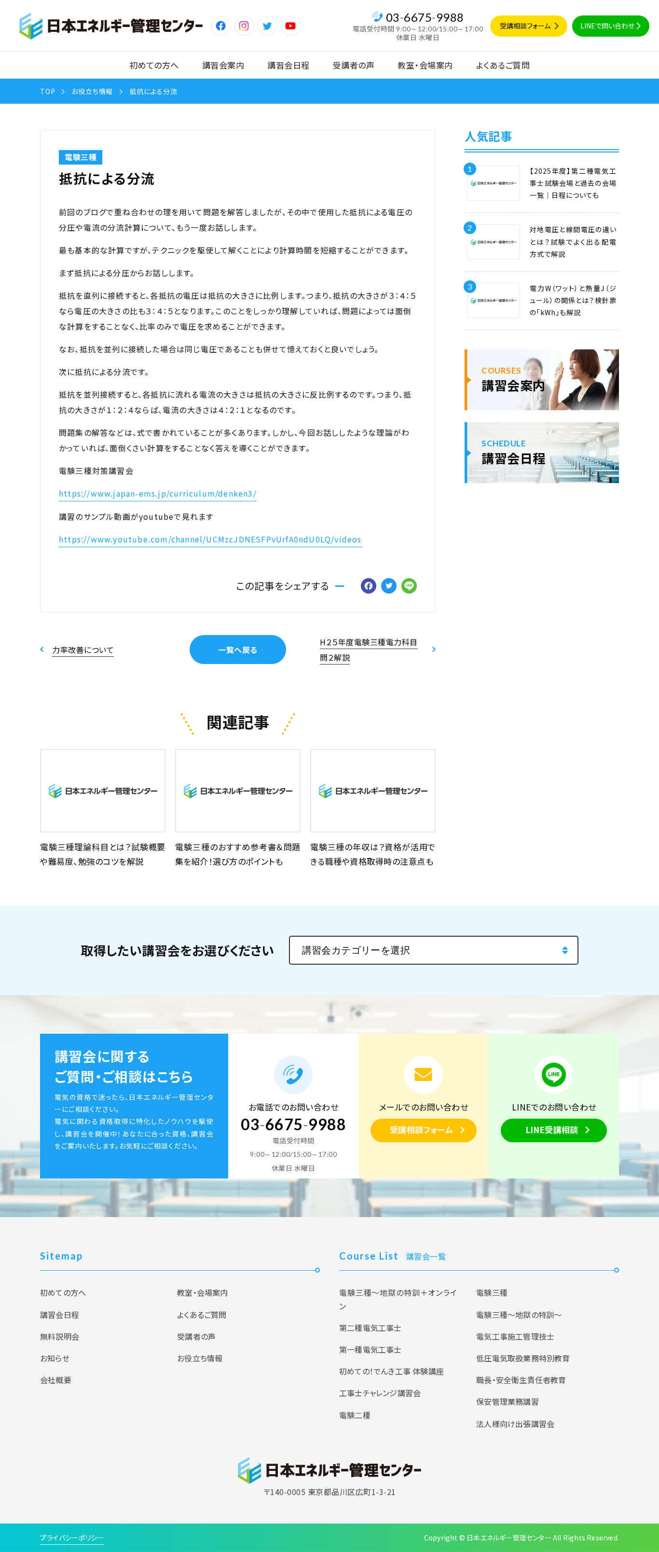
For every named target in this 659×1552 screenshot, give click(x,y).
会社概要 (55, 1380)
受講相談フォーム (525, 25)
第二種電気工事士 (370, 1327)
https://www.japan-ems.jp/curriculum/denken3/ (158, 493)
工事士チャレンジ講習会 (380, 1393)
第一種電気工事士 (370, 1349)
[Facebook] (368, 586)
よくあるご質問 (503, 65)
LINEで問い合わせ (607, 25)
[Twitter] (389, 586)
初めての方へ (154, 65)
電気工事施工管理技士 (515, 1336)
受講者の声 (354, 65)
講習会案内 (223, 65)
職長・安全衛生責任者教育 (521, 1380)
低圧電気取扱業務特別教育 (523, 1358)
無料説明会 (59, 1336)
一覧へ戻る (238, 649)
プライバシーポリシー (72, 1537)
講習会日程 (288, 65)
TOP (47, 91)
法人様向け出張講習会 (515, 1423)
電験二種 (355, 1415)
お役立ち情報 (92, 91)
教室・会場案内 (425, 65)
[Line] (409, 586)
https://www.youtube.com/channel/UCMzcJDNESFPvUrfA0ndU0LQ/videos (210, 539)
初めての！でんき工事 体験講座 (391, 1371)
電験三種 (80, 157)
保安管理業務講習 (507, 1401)
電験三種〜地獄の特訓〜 (519, 1314)
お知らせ (54, 1358)
